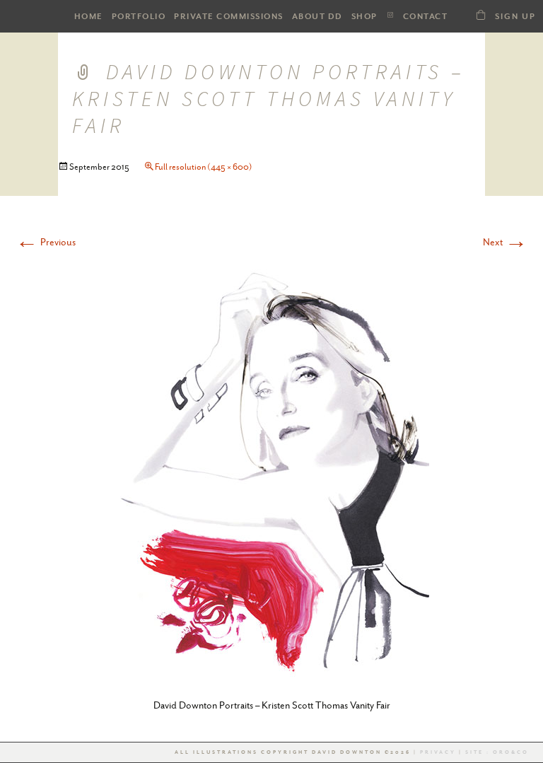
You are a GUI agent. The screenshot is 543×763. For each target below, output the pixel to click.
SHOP (364, 16)
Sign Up (515, 16)
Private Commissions (229, 16)
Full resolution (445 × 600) (203, 167)
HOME (88, 16)
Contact (425, 16)
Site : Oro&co (495, 752)
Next (505, 241)
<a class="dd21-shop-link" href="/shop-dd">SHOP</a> (481, 14)
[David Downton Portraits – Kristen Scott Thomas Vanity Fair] (272, 468)
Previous (46, 241)
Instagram (390, 15)
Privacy (438, 752)
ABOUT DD (317, 16)
